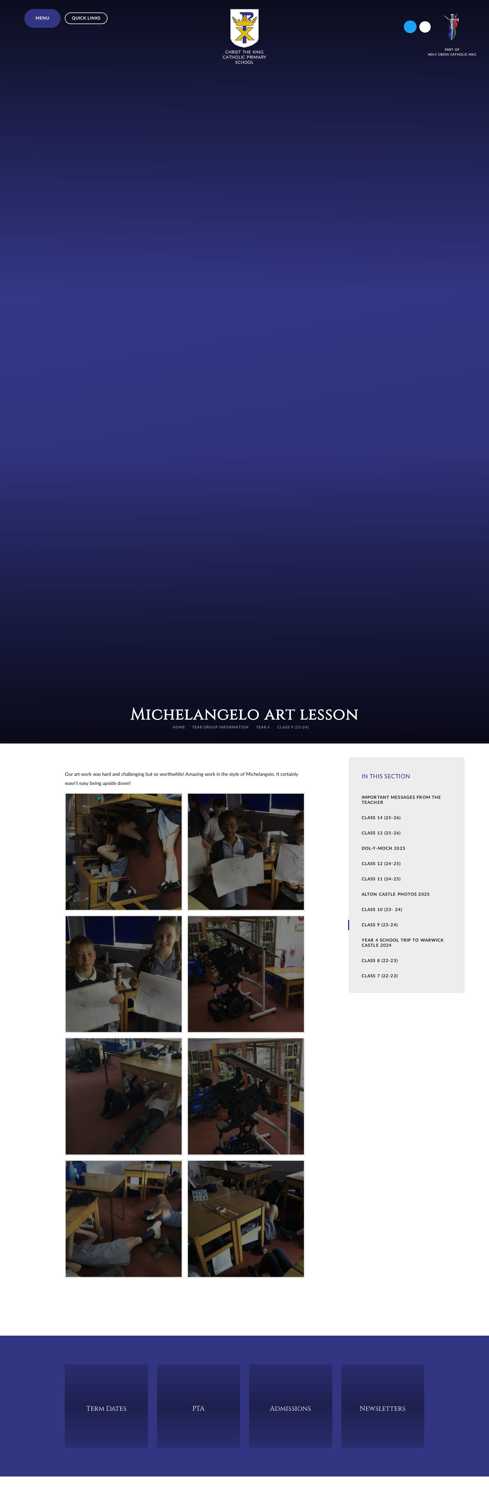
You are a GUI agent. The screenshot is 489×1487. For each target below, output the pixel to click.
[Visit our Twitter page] (410, 26)
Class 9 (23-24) (293, 727)
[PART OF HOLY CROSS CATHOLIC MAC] (452, 27)
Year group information (220, 727)
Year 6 (263, 727)
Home (179, 727)
